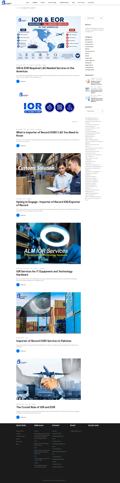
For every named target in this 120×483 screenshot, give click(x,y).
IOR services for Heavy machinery (93, 166)
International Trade (90, 153)
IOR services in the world (91, 181)
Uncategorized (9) (89, 69)
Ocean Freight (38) (89, 60)
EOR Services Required (90, 131)
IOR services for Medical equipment (91, 173)
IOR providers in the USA (91, 158)
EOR (24, 65)
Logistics (32, 65)
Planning (44, 65)
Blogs (17, 444)
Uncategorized (39, 129)
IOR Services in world (90, 183)
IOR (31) (87, 56)
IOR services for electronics (92, 164)
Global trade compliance (91, 139)
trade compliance (89, 195)
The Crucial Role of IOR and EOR (35, 407)
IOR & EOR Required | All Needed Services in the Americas (45, 69)
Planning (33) (88, 62)
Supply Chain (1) (89, 65)
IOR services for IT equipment (92, 171)
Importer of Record (90, 149)
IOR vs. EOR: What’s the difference (91, 187)
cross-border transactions (92, 124)
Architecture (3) (89, 44)
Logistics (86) (88, 58)
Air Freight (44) (89, 42)
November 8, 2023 (20, 404)
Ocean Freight (38, 65)
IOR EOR (91, 156)
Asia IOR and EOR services (91, 119)
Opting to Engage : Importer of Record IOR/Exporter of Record (48, 203)
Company (18, 433)
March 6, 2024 (19, 268)
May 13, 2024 (19, 198)
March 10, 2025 (19, 129)
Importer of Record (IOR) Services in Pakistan (43, 340)
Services (18, 439)
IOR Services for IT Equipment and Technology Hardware (44, 272)
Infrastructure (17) (90, 51)
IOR (27, 65)
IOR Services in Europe (90, 178)
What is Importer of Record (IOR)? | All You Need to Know (47, 133)
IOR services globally (90, 176)
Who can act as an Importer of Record (93, 199)
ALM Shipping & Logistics (91, 118)
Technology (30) (89, 67)
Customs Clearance (90, 126)
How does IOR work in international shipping (94, 142)
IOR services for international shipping (92, 168)
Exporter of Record (90, 134)
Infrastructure (26, 268)
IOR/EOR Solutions (20, 436)
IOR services (88, 163)
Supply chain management (91, 193)
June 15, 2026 (19, 65)
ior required (88, 159)
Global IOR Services (90, 136)
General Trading (20, 431)
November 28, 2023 (20, 337)
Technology (28, 198)
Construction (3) (89, 46)
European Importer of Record (92, 133)
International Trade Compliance (93, 154)
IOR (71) (87, 53)
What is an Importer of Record (92, 196)
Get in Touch (19, 441)
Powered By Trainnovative (51, 480)
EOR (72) (87, 49)
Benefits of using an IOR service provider (93, 122)
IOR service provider (90, 161)
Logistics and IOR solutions (92, 190)
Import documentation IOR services (92, 145)
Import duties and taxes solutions (93, 148)
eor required (88, 129)
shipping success (89, 191)
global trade (88, 138)
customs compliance (90, 128)
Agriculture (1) (88, 39)
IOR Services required (90, 185)
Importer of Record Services (92, 151)
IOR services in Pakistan (91, 179)
